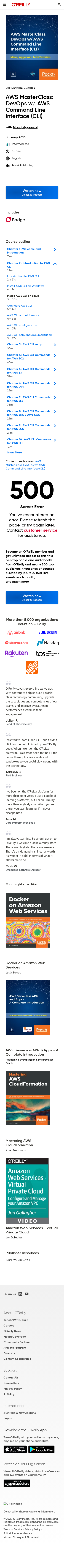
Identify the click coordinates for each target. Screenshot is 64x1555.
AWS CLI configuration (22, 327)
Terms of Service (13, 1529)
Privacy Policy (13, 1388)
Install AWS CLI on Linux (23, 297)
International (14, 1406)
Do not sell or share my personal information (29, 1511)
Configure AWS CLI (19, 307)
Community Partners (17, 1342)
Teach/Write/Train (16, 1320)
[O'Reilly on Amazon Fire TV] (17, 1486)
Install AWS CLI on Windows (25, 288)
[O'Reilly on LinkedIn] (20, 1294)
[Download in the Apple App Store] (15, 1452)
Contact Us (11, 1377)
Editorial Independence (17, 1533)
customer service (40, 530)
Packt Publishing (22, 165)
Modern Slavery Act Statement (21, 1537)
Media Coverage (15, 1336)
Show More (14, 452)
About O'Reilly (15, 1313)
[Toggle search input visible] (59, 4)
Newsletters (11, 1383)
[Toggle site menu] (4, 4)
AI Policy (9, 1394)
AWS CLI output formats (23, 317)
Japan (8, 1418)
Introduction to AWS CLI (23, 278)
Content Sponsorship (17, 1359)
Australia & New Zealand (20, 1413)
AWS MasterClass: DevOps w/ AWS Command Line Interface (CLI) (25, 465)
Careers (9, 1325)
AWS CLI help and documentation (29, 337)
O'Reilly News (12, 1331)
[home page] (21, 4)
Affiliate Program (15, 1348)
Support (10, 1370)
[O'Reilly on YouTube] (26, 1294)
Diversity (9, 1353)
